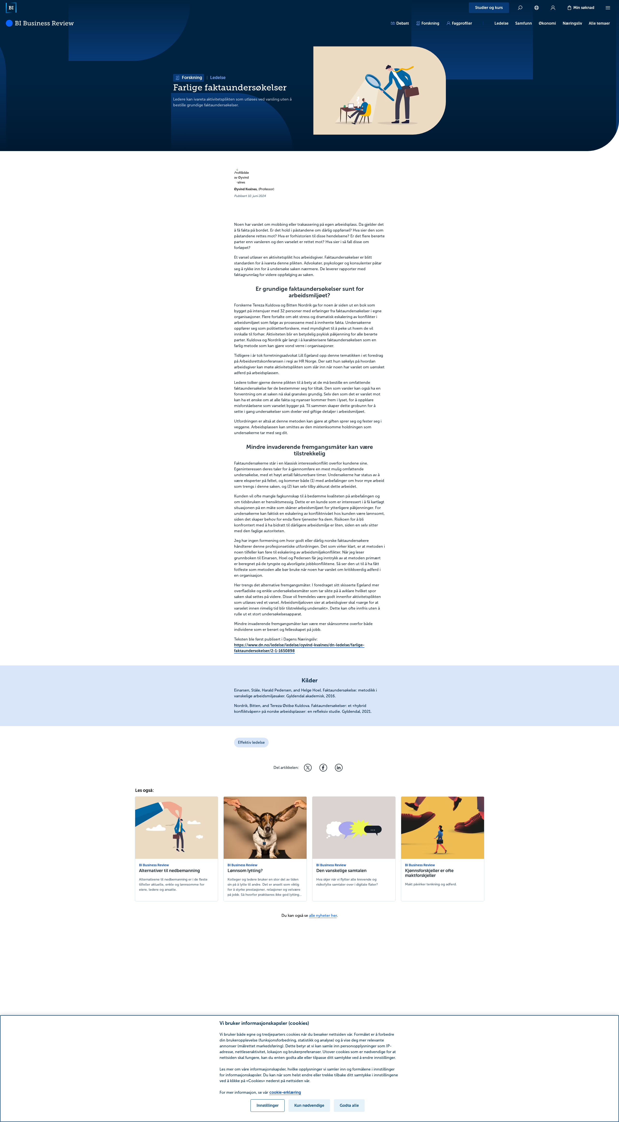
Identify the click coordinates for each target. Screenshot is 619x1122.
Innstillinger (268, 1105)
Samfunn (523, 23)
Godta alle (349, 1105)
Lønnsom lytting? (245, 870)
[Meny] (608, 7)
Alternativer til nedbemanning (169, 870)
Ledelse (501, 23)
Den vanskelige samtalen (341, 870)
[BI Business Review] (40, 23)
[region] (309, 1068)
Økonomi (547, 23)
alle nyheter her (323, 915)
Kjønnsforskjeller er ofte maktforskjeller (429, 873)
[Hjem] (11, 7)
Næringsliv (572, 23)
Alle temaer (599, 23)
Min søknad (583, 8)
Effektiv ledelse (251, 742)
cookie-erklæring (285, 1092)
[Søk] (520, 7)
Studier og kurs (489, 8)
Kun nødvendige (309, 1105)
